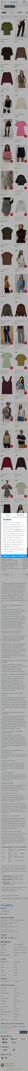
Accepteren (22, 556)
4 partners (17, 529)
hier (6, 546)
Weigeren (13, 556)
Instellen (5, 556)
